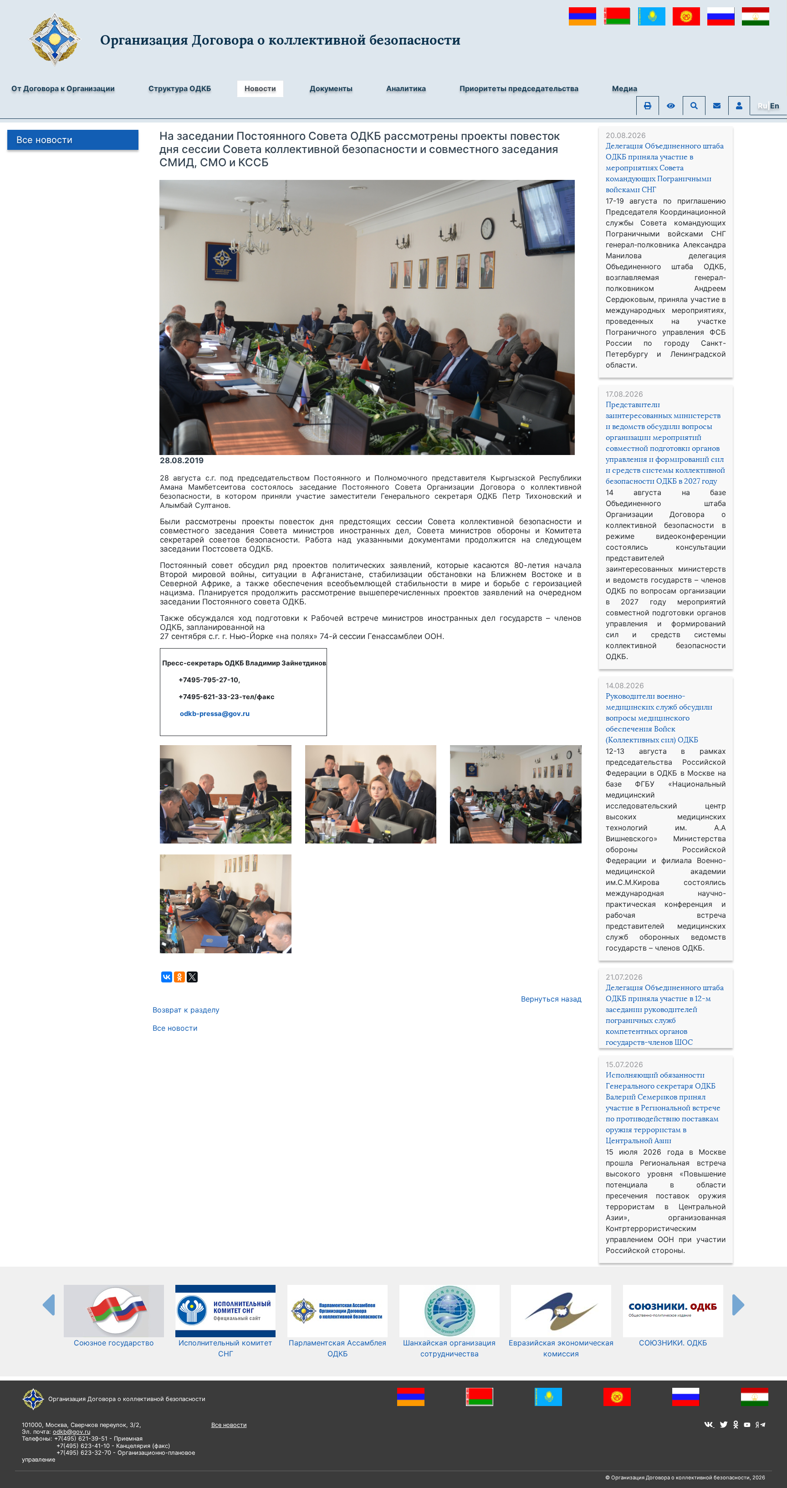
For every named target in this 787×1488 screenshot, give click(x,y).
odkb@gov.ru (71, 1431)
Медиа (624, 88)
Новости (260, 88)
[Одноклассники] (179, 977)
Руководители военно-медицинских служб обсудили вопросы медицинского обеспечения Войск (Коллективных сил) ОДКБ (659, 718)
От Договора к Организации (63, 88)
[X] (192, 977)
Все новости (44, 139)
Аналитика (406, 88)
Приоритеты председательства (519, 88)
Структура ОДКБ (179, 88)
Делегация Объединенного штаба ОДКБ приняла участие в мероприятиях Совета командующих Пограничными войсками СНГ (665, 168)
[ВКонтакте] (166, 977)
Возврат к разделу (186, 1009)
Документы (331, 88)
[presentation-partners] (47, 1304)
